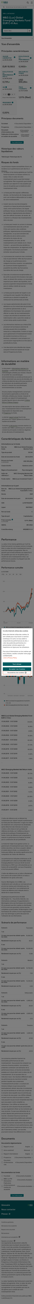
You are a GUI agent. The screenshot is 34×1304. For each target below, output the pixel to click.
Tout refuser (17, 664)
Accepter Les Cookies (17, 669)
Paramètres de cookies (15, 673)
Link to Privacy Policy (10, 658)
